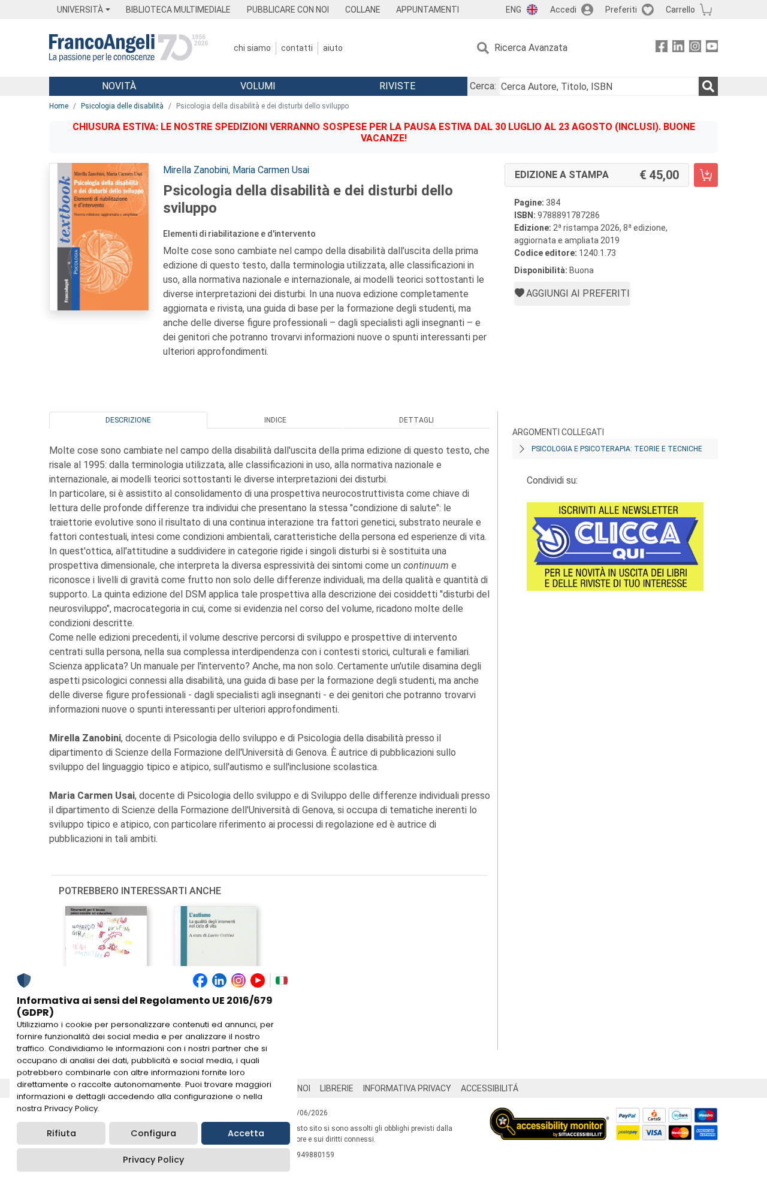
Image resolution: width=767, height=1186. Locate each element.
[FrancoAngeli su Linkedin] (678, 48)
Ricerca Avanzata (530, 47)
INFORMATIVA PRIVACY (407, 1088)
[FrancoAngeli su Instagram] (695, 48)
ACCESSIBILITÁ (489, 1088)
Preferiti (621, 9)
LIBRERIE (337, 1088)
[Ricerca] (708, 86)
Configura (153, 1133)
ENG (513, 9)
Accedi (563, 9)
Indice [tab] (275, 420)
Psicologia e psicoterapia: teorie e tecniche (617, 449)
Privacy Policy (153, 1160)
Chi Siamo (252, 48)
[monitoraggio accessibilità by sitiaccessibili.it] (549, 1114)
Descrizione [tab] (128, 420)
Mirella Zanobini (195, 170)
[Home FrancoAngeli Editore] (128, 48)
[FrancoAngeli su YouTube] (712, 48)
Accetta (246, 1133)
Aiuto (333, 48)
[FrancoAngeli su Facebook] (662, 48)
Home (58, 106)
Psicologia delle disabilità (122, 106)
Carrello (680, 9)
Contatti (297, 48)
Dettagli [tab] (416, 420)
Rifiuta (61, 1133)
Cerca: (483, 86)
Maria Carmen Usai (270, 170)
